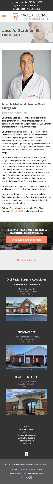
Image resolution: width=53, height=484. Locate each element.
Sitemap (14, 469)
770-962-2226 (28, 9)
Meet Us (26, 432)
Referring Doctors (26, 441)
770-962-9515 (28, 2)
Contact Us (26, 444)
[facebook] (26, 454)
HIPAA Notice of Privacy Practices (30, 469)
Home (26, 426)
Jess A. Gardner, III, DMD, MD (21, 32)
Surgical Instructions (26, 438)
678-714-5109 (28, 5)
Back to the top (28, 260)
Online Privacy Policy (35, 473)
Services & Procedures (26, 435)
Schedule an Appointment (27, 239)
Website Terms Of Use (18, 473)
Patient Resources (26, 429)
